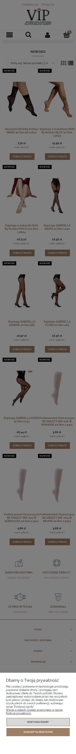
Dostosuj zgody (38, 722)
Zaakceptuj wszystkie (38, 732)
